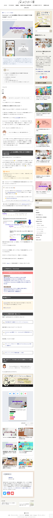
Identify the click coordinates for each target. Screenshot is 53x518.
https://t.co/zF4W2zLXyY (11, 198)
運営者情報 (27, 515)
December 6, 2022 (26, 200)
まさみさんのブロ (25, 204)
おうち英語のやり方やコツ (37, 5)
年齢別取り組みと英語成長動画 (25, 5)
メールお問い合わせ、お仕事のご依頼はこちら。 (22, 488)
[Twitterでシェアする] (10, 393)
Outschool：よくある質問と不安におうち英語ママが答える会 (16, 73)
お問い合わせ (26, 7)
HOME (27, 513)
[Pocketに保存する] (25, 393)
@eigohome (18, 190)
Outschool (6, 302)
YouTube (12, 495)
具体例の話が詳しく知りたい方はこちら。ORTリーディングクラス (17, 280)
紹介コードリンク (7, 307)
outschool (31, 424)
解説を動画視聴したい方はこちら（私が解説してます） (15, 279)
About (37, 210)
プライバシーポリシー (15, 515)
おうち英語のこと (39, 214)
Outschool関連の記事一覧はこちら (12, 80)
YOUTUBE (38, 237)
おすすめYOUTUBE (40, 229)
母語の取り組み (39, 235)
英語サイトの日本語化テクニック (11, 75)
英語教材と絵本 (46, 5)
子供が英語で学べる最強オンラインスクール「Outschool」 (17, 322)
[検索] (51, 31)
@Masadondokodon (11, 192)
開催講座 (17, 5)
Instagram (8, 495)
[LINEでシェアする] (21, 393)
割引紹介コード (8, 79)
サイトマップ (22, 515)
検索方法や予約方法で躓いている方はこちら (12, 289)
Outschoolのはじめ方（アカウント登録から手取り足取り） (15, 288)
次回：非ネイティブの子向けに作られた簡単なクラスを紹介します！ (18, 81)
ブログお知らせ (11, 5)
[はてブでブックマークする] (17, 393)
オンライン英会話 (29, 423)
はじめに (5, 5)
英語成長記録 (39, 219)
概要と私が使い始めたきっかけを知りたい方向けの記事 (15, 277)
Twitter (5, 495)
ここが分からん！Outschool (10, 77)
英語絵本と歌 (39, 223)
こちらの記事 (17, 117)
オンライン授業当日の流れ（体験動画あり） (12, 291)
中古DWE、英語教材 (40, 225)
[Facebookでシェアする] (13, 393)
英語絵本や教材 (39, 221)
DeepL (8, 263)
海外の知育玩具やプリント (41, 233)
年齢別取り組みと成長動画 (41, 217)
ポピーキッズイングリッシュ (42, 227)
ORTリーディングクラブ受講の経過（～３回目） (14, 352)
